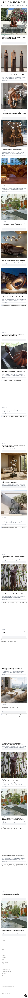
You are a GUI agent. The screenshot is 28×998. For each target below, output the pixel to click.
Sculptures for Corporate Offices (8, 986)
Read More (4, 80)
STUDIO (9, 6)
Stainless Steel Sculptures (6, 969)
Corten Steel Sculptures (6, 971)
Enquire (3, 955)
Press (3, 947)
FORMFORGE (14, 2)
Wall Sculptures (5, 973)
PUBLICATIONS (16, 6)
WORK (3, 5)
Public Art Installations (6, 975)
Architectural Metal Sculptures (7, 977)
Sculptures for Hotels (6, 984)
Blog (3, 949)
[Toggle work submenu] (5, 6)
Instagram (4, 957)
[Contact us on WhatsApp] (25, 995)
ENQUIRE (24, 6)
